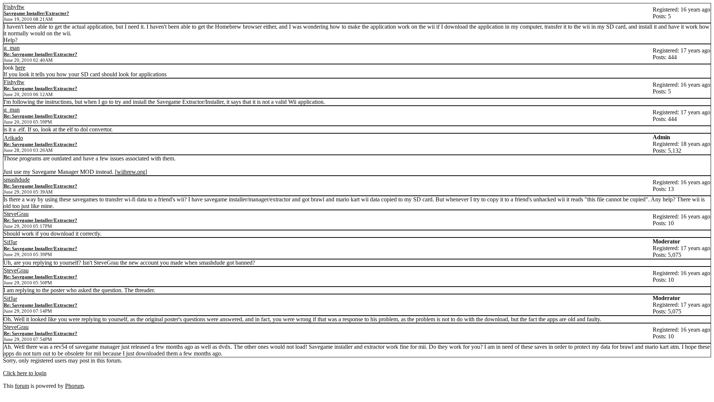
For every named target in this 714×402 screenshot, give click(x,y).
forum (22, 386)
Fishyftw (14, 7)
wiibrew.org (131, 172)
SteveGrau (16, 214)
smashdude (17, 179)
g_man (12, 48)
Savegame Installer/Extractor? (36, 13)
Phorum (74, 386)
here (20, 67)
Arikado (13, 138)
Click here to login (24, 373)
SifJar (10, 242)
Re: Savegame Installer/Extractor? (40, 54)
